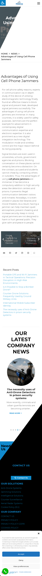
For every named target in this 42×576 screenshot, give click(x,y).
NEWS (14, 54)
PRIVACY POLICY (9, 520)
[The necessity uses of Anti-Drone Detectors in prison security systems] (21, 359)
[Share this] (10, 253)
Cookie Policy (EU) (10, 507)
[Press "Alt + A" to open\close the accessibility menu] (3, 3)
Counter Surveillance (11, 499)
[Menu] (39, 3)
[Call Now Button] (5, 571)
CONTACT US (7, 516)
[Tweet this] (16, 253)
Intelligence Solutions (12, 495)
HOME (4, 54)
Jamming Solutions (11, 492)
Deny (21, 560)
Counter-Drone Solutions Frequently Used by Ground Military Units (17, 296)
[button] (39, 533)
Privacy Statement (25, 572)
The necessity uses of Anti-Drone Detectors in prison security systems (20, 312)
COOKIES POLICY (9, 528)
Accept (21, 554)
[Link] (19, 3)
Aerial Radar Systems (12, 503)
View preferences (21, 566)
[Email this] (4, 253)
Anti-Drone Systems (11, 488)
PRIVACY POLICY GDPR (13, 524)
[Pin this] (28, 253)
